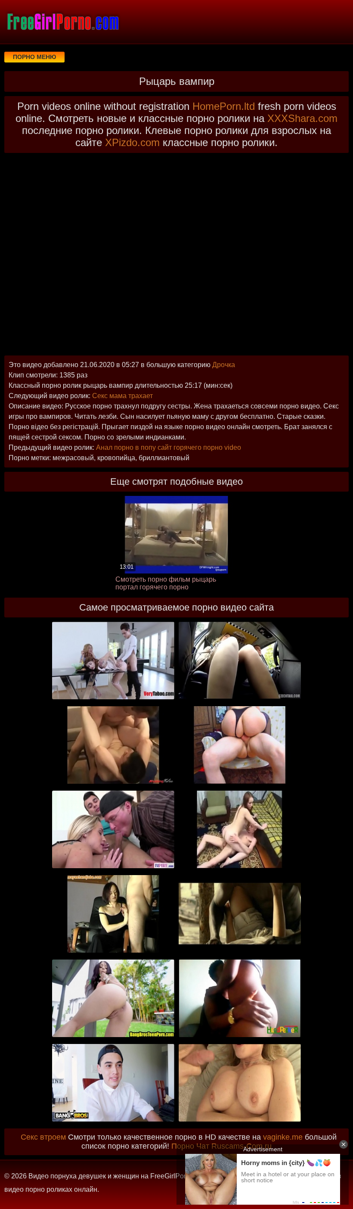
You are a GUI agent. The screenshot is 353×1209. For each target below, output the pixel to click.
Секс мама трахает (122, 395)
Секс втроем (43, 1137)
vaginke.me (283, 1137)
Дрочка (223, 364)
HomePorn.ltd (223, 106)
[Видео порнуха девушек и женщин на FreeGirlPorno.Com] (62, 21)
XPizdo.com (132, 142)
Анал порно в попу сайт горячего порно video (168, 447)
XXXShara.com (302, 118)
